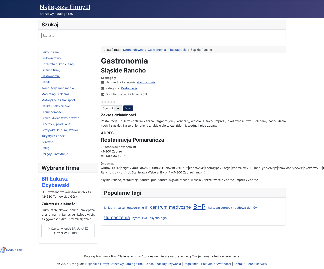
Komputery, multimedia (57, 88)
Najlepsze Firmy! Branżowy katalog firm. (114, 264)
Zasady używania (168, 264)
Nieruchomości (52, 112)
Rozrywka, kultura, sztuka (59, 130)
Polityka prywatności (216, 264)
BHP (199, 206)
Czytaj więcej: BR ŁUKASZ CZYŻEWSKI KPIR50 (69, 231)
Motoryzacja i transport (58, 100)
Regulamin (191, 264)
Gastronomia (50, 76)
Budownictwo (51, 58)
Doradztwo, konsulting (57, 64)
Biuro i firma (50, 52)
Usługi (45, 148)
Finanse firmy (50, 70)
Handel (46, 82)
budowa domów (246, 207)
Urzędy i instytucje (54, 154)
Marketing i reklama (55, 94)
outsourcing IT (137, 207)
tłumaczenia (117, 217)
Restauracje (129, 88)
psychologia (158, 218)
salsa (121, 207)
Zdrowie (47, 142)
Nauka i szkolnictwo (55, 106)
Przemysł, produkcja (55, 124)
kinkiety (109, 207)
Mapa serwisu (257, 264)
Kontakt (239, 264)
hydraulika (139, 218)
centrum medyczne (170, 207)
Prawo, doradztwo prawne (60, 118)
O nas (150, 264)
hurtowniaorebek (220, 207)
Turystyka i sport (53, 136)
